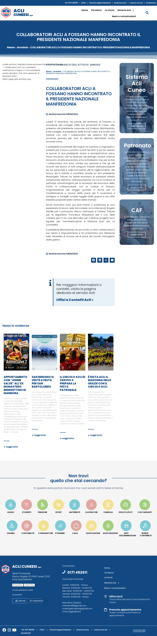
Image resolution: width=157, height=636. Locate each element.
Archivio (22, 47)
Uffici (83, 3)
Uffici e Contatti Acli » (74, 300)
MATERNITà (74, 512)
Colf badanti (145, 512)
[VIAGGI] (10, 504)
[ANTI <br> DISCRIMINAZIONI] (126, 525)
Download (151, 3)
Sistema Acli (124, 10)
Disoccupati (125, 512)
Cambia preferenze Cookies (22, 590)
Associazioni (93, 533)
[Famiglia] (108, 504)
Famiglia (108, 512)
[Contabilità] (26, 525)
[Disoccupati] (125, 504)
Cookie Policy (29, 585)
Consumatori (45, 533)
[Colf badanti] (144, 504)
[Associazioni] (91, 525)
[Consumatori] (43, 525)
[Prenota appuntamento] (105, 609)
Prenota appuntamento (100, 3)
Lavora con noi (136, 3)
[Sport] (58, 504)
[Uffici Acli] (105, 596)
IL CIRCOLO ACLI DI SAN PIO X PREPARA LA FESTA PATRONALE (72, 383)
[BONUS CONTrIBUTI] (145, 525)
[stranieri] (60, 525)
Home (84, 10)
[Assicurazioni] (108, 525)
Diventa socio (120, 3)
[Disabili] (12, 525)
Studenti (26, 512)
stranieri (60, 533)
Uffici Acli (116, 596)
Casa (75, 533)
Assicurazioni (110, 533)
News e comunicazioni (124, 16)
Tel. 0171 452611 (71, 3)
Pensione (42, 512)
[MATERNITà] (74, 504)
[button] (93, 260)
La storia (109, 10)
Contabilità (27, 533)
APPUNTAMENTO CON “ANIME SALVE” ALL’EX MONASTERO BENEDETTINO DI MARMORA (15, 385)
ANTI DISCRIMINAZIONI (127, 534)
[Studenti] (26, 504)
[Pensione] (42, 504)
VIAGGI (10, 512)
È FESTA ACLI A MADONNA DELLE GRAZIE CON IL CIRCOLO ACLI (99, 382)
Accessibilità (17, 595)
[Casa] (76, 525)
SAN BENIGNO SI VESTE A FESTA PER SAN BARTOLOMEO (43, 382)
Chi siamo (96, 10)
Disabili (11, 533)
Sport (58, 512)
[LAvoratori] (91, 504)
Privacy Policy (17, 585)
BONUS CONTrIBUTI (146, 534)
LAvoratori (91, 512)
